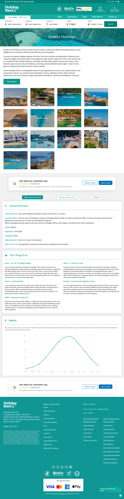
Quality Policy (47, 444)
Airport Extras (87, 433)
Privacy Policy (47, 437)
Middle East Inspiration (110, 463)
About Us (46, 415)
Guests (90, 21)
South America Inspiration (111, 455)
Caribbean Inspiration (110, 459)
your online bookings (100, 10)
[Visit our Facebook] (108, 1)
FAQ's (45, 426)
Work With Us (97, 17)
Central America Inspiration (111, 448)
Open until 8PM (114, 10)
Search (110, 24)
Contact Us (112, 17)
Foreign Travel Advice (90, 440)
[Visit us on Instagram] (116, 1)
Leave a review (105, 183)
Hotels (24, 17)
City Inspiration (108, 425)
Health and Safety (88, 425)
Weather (97, 197)
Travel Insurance (88, 429)
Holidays (14, 17)
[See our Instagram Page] (66, 467)
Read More (11, 81)
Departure (29, 21)
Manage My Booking (89, 422)
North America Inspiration (111, 451)
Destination (8, 21)
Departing (49, 21)
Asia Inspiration (108, 444)
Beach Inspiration (108, 422)
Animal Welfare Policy (50, 441)
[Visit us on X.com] (58, 467)
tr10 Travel (61, 494)
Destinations (72, 17)
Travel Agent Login (49, 411)
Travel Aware (87, 436)
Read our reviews (90, 183)
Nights (69, 21)
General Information (34, 197)
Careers (45, 407)
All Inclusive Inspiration (110, 433)
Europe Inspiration (109, 436)
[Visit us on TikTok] (113, 1)
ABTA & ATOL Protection (51, 448)
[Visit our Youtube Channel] (118, 1)
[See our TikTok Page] (62, 467)
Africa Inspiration (108, 440)
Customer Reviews (49, 418)
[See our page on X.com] (110, 1)
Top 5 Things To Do (68, 197)
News (85, 17)
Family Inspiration (109, 429)
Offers (59, 17)
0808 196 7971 (103, 409)
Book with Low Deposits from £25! (19, 1)
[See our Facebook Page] (53, 467)
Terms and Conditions (50, 422)
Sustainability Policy (49, 429)
